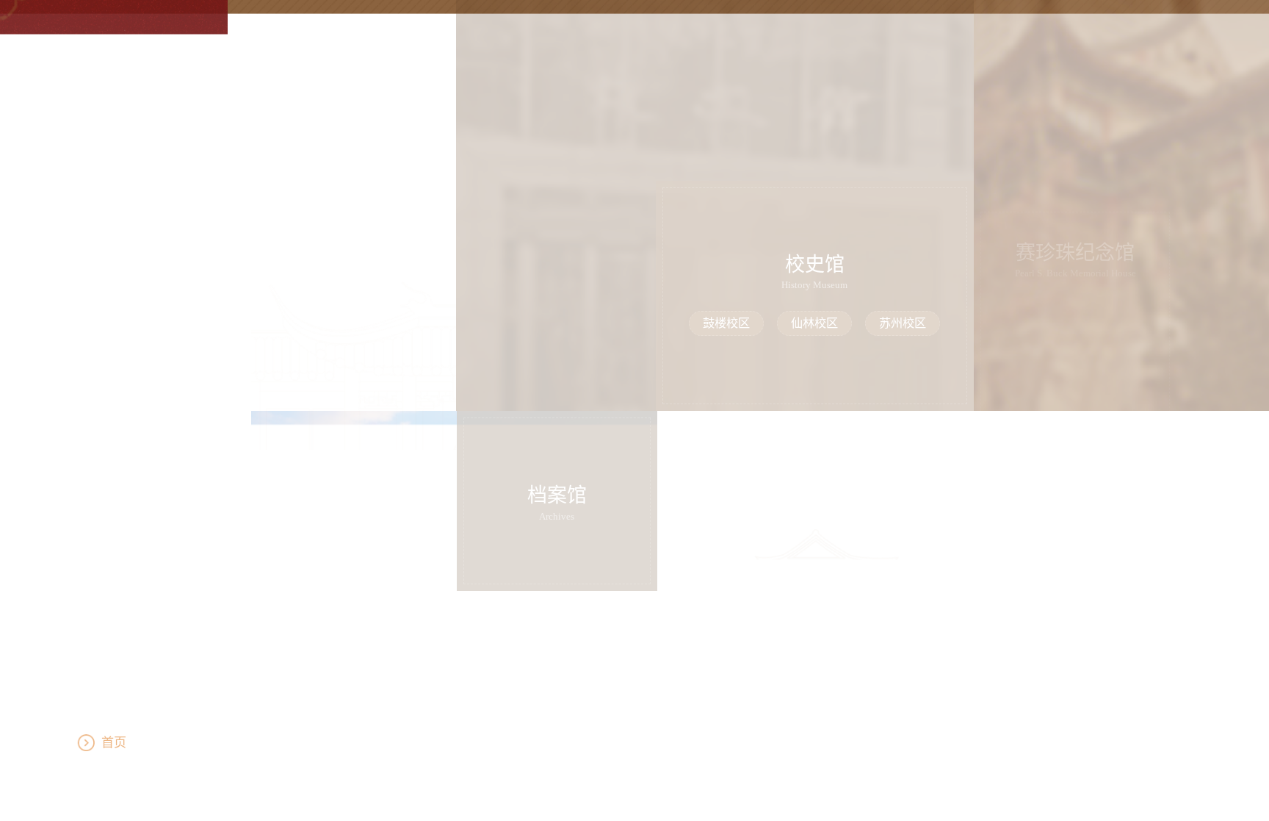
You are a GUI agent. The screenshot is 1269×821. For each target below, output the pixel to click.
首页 (137, 743)
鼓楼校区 (726, 323)
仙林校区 (814, 323)
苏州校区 (902, 323)
